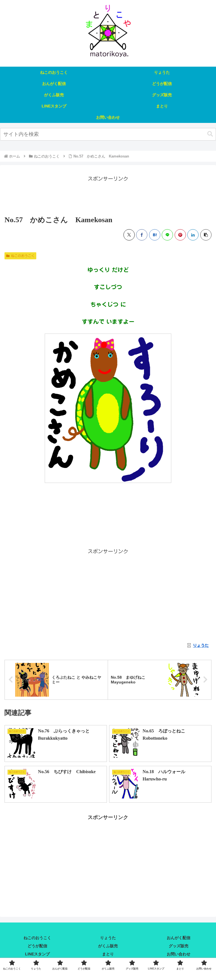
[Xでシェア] (129, 234)
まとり (108, 954)
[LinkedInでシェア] (193, 234)
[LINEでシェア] (167, 234)
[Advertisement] (108, 195)
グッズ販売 (178, 946)
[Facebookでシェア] (141, 234)
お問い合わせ (178, 954)
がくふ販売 (108, 946)
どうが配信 (37, 946)
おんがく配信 (178, 937)
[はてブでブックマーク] (154, 234)
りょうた (108, 937)
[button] (210, 134)
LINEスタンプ (37, 954)
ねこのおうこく (23, 255)
